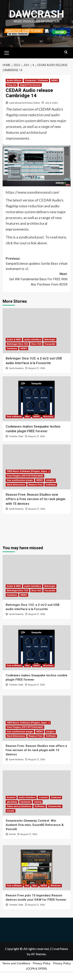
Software (51, 484)
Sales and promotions (19, 806)
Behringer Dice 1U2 (17, 344)
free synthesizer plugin (20, 480)
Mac (27, 416)
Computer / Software (36, 80)
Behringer (49, 339)
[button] (7, 52)
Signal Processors (30, 85)
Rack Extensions (16, 484)
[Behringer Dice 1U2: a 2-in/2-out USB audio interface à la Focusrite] (37, 330)
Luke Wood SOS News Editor (24, 102)
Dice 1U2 (36, 344)
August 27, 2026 (36, 368)
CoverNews (60, 949)
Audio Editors (14, 80)
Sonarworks (54, 806)
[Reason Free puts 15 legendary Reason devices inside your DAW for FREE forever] (37, 867)
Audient (11, 797)
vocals (10, 811)
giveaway (12, 802)
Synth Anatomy (16, 368)
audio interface (32, 339)
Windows (48, 416)
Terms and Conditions (16, 963)
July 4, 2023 (51, 102)
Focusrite (50, 344)
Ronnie (12, 834)
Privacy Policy (41, 963)
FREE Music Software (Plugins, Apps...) (28, 471)
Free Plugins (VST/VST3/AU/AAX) (25, 475)
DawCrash (36, 14)
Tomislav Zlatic (16, 436)
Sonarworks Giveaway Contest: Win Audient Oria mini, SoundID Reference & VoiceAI (35, 825)
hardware (12, 348)
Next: (38, 279)
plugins (50, 480)
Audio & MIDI (14, 339)
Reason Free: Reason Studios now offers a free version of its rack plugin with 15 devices (35, 499)
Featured (56, 797)
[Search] (66, 52)
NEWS (54, 80)
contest (43, 797)
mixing (37, 802)
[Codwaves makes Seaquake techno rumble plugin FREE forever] (37, 398)
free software (14, 416)
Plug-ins (11, 85)
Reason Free (35, 484)
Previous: (36, 264)
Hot (27, 885)
